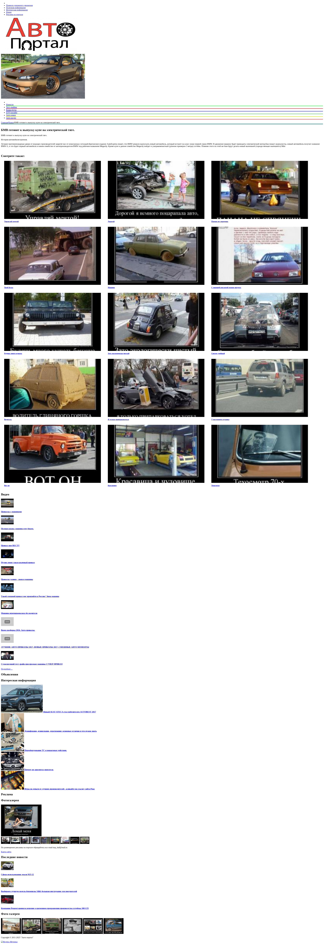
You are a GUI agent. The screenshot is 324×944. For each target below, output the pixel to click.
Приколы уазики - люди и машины (17, 579)
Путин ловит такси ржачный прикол (18, 562)
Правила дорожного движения (19, 5)
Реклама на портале (14, 14)
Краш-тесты (11, 110)
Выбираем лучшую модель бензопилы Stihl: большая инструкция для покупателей (39, 891)
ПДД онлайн (11, 112)
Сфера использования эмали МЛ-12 (17, 874)
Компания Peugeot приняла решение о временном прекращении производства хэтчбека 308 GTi (45, 908)
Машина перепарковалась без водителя (19, 613)
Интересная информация (17, 10)
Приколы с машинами (11, 512)
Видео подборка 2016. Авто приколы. (18, 630)
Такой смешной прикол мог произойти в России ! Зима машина (30, 596)
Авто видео (11, 118)
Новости (10, 104)
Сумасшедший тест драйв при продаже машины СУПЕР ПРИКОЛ (32, 664)
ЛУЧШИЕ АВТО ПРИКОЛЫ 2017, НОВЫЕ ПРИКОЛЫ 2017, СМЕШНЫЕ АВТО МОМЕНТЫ (45, 647)
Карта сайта (6, 852)
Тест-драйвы (11, 107)
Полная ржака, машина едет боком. (17, 529)
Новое (9, 12)
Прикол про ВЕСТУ (10, 545)
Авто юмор (11, 115)
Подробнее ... (7, 669)
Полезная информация (16, 8)
